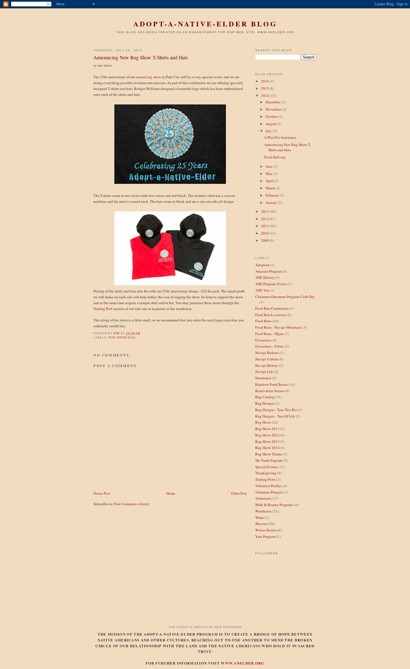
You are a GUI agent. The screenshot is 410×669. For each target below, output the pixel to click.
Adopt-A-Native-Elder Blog (205, 24)
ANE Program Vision (271, 283)
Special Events (266, 466)
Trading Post (102, 308)
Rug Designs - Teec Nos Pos (276, 409)
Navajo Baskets (267, 352)
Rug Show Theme (268, 453)
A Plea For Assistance (280, 137)
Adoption (262, 264)
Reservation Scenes (269, 390)
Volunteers (263, 498)
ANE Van (262, 290)
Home (170, 493)
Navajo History (266, 365)
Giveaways (263, 340)
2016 (265, 81)
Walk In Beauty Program (273, 504)
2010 (265, 233)
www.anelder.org (242, 663)
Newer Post (101, 493)
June (269, 166)
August (271, 123)
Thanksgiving (265, 472)
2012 (265, 218)
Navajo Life (264, 371)
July (269, 130)
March (271, 188)
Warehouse (263, 511)
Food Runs (263, 320)
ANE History (264, 277)
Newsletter (263, 377)
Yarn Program (265, 536)
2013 (265, 211)
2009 (265, 240)
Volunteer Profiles (268, 485)
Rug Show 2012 (267, 435)
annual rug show (148, 76)
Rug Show (263, 422)
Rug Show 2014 (121, 337)
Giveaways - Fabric (269, 346)
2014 (265, 95)
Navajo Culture (266, 359)
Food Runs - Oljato (269, 333)
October (272, 116)
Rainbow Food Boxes (271, 384)
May (269, 173)
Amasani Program (268, 271)
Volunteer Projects (269, 492)
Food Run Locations (270, 314)
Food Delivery (275, 157)
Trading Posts (265, 479)
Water (259, 517)
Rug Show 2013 (267, 441)
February (273, 195)
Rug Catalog (264, 396)
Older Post (239, 493)
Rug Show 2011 (267, 428)
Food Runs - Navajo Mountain (278, 327)
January (272, 202)
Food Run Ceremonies (272, 308)
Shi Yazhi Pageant (269, 460)
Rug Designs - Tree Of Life (275, 416)
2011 (265, 225)
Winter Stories (266, 530)
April (270, 180)
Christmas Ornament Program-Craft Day (285, 296)
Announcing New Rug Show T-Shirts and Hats (287, 147)
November (274, 109)
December (273, 101)
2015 (265, 88)
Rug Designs (264, 403)
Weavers (261, 523)
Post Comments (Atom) (131, 503)
